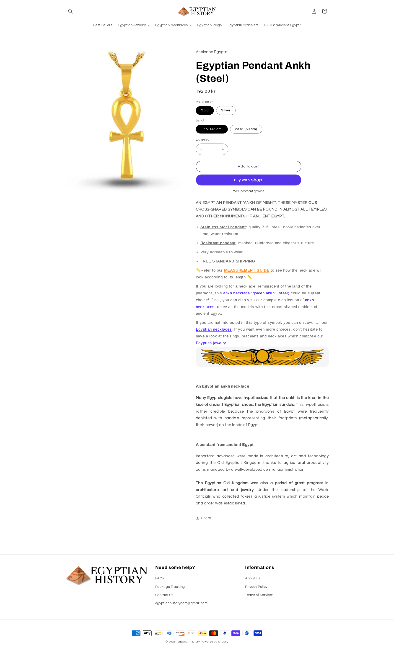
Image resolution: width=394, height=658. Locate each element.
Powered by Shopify (214, 641)
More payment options (248, 191)
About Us (252, 578)
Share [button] (206, 518)
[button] (70, 11)
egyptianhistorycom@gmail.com (181, 603)
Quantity (202, 139)
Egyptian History (188, 641)
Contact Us (164, 595)
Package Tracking (170, 587)
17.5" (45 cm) (212, 129)
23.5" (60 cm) (246, 129)
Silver (226, 110)
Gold (205, 110)
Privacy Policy (256, 587)
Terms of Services (259, 595)
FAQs (159, 578)
